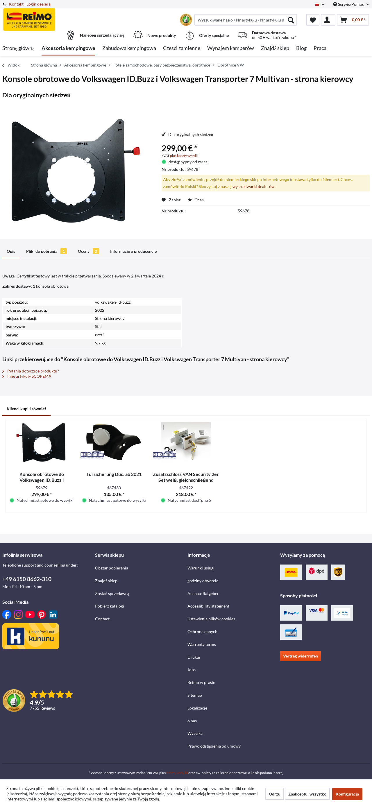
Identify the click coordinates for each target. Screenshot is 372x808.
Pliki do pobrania (45, 251)
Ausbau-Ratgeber (203, 593)
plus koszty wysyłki (184, 155)
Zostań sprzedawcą (112, 593)
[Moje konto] (328, 20)
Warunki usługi (200, 567)
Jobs (191, 669)
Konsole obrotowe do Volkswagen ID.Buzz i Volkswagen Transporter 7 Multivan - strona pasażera (41, 477)
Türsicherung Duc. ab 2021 (114, 474)
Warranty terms (201, 644)
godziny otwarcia (202, 580)
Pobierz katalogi (109, 605)
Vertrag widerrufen (300, 655)
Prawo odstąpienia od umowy (214, 745)
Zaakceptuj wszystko (307, 793)
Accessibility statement (208, 605)
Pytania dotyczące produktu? (32, 370)
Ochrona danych (202, 631)
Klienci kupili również (26, 408)
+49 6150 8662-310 (26, 579)
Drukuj (193, 657)
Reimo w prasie (201, 682)
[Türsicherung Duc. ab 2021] (114, 442)
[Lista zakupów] (312, 20)
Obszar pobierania (111, 567)
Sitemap (194, 695)
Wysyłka (195, 733)
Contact (102, 618)
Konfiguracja (347, 793)
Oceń (199, 199)
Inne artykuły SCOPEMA (28, 376)
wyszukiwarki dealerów (254, 186)
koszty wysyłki (177, 773)
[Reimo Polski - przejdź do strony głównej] (48, 16)
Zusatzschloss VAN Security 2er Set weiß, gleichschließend (186, 477)
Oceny (87, 251)
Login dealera (38, 3)
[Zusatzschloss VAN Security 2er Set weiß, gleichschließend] (186, 442)
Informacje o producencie (133, 251)
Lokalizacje (197, 707)
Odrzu (274, 793)
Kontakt (16, 3)
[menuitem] (245, 20)
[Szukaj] (291, 20)
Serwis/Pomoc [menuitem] (351, 4)
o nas (192, 720)
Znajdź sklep (106, 580)
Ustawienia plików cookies (211, 618)
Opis (11, 251)
